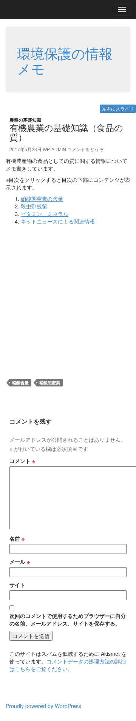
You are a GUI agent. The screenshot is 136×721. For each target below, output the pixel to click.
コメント (22, 461)
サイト (17, 584)
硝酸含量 (20, 382)
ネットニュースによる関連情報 (58, 221)
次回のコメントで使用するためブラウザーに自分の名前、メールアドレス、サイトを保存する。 (67, 619)
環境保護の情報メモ (65, 60)
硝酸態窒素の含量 (42, 198)
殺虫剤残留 (34, 206)
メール (19, 561)
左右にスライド (118, 108)
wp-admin (54, 149)
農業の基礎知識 (25, 119)
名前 (17, 538)
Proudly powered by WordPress (43, 706)
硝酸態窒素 (49, 382)
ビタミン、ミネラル (44, 213)
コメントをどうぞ (85, 149)
